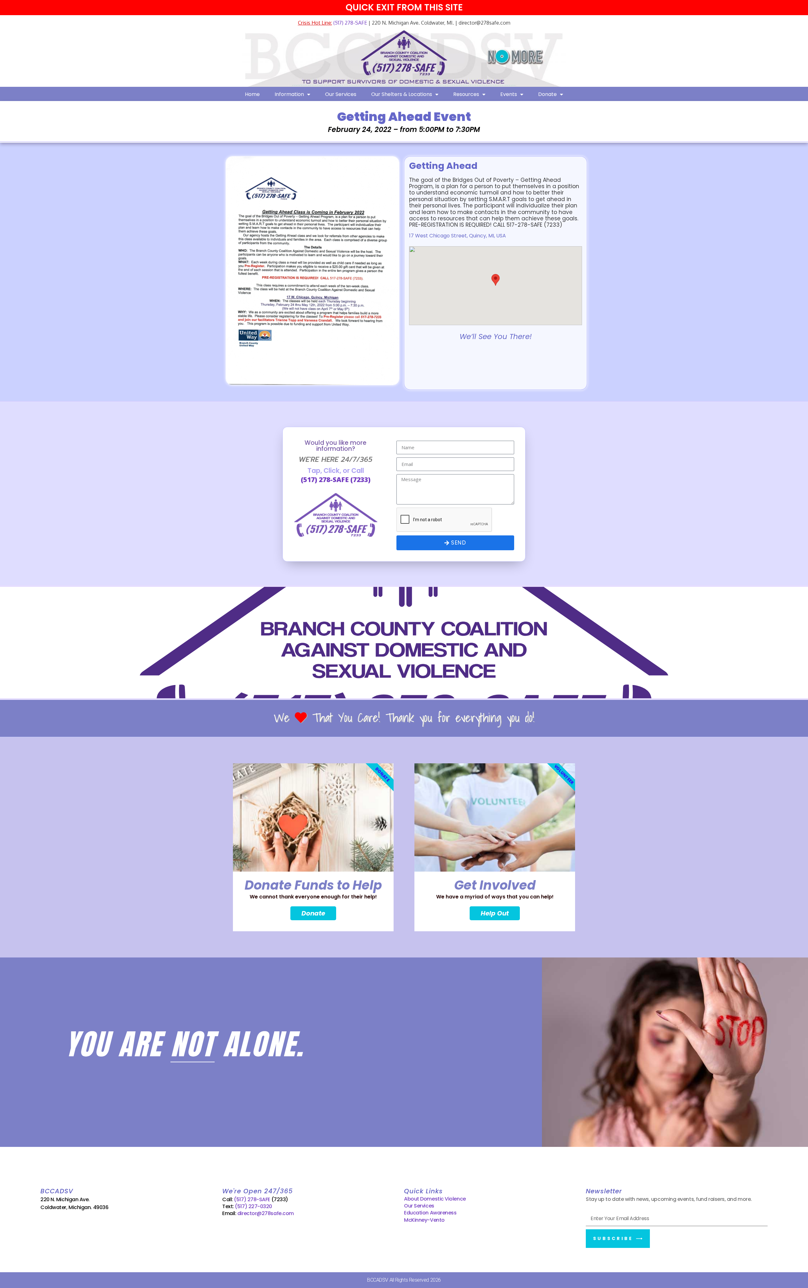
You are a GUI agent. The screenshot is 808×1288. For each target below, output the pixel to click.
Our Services (340, 94)
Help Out (495, 913)
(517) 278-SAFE (349, 23)
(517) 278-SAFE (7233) (336, 479)
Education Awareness (430, 1212)
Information (289, 94)
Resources (466, 94)
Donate (547, 94)
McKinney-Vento (424, 1220)
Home (252, 94)
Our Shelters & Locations (401, 94)
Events (508, 94)
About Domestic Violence (435, 1198)
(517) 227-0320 (253, 1206)
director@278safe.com (265, 1213)
